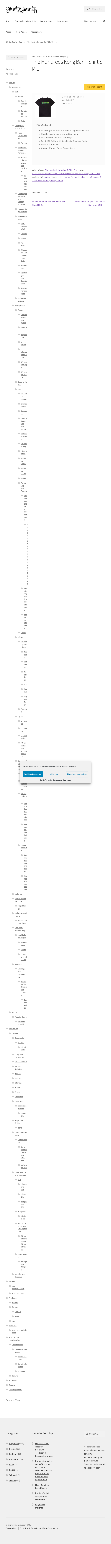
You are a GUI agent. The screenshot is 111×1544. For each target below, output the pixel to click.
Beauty (12, 82)
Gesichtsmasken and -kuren (24, 423)
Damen (15, 1033)
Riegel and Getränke (22, 921)
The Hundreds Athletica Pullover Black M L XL (48, 203)
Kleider (18, 1078)
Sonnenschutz (24, 848)
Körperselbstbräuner (25, 832)
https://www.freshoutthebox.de (73, 177)
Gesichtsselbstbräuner (25, 811)
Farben (24, 143)
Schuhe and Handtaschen (14, 1338)
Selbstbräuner (24, 796)
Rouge (23, 632)
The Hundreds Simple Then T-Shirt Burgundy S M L (89, 203)
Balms (23, 949)
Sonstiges (13, 1380)
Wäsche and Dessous (20, 1275)
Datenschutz (57, 780)
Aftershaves (24, 943)
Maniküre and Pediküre (20, 900)
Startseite (13, 42)
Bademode (19, 1038)
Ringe (17, 1092)
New (13, 1321)
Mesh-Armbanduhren (18, 1287)
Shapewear (22, 1211)
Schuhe (15, 1376)
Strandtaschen (18, 1293)
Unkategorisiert (15, 1389)
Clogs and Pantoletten (20, 1055)
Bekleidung (13, 1028)
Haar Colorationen (22, 135)
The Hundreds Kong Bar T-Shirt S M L (62, 170)
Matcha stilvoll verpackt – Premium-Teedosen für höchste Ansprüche (44, 1449)
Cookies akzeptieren (32, 774)
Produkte (13, 1298)
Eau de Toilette (18, 1067)
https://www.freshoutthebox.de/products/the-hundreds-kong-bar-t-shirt (66, 173)
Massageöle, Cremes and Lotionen (24, 988)
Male (17, 1316)
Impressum (67, 780)
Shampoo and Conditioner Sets (24, 255)
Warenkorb (36, 31)
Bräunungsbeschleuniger (24, 785)
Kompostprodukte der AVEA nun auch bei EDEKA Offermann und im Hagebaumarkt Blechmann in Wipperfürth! (44, 1470)
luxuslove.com (93, 1467)
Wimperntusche (24, 375)
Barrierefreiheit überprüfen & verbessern (42, 1496)
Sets (23, 121)
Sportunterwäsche (22, 1107)
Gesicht (21, 389)
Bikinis (21, 1042)
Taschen (12, 1385)
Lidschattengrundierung (24, 353)
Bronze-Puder (24, 405)
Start (8, 21)
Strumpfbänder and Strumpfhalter (24, 1243)
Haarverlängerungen (25, 182)
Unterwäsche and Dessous (20, 1173)
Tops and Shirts (19, 1121)
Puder (23, 478)
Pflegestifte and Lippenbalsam (24, 749)
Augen (20, 310)
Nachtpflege (25, 676)
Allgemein (14, 1443)
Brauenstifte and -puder (24, 318)
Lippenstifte (24, 737)
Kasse (8, 31)
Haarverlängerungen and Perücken (24, 164)
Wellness (18, 964)
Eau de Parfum (21, 1062)
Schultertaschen (22, 1365)
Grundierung (24, 445)
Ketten (18, 1073)
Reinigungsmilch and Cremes (25, 599)
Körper (20, 637)
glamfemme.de (91, 1460)
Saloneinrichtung (22, 299)
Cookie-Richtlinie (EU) (25, 21)
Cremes (25, 654)
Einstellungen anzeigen (77, 774)
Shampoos (24, 266)
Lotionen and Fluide (24, 957)
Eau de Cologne (24, 104)
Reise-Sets (23, 244)
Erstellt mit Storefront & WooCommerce (38, 1528)
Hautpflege (20, 305)
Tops (20, 1127)
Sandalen (19, 1096)
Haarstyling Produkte (22, 210)
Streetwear (47, 177)
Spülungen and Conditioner (24, 278)
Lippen (21, 716)
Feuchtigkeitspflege (24, 644)
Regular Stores (21, 1017)
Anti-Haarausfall (24, 226)
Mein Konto (21, 31)
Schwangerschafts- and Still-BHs (24, 1154)
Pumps (18, 1087)
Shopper (21, 1371)
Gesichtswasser (24, 436)
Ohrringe (18, 1083)
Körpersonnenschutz (25, 883)
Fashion (22, 42)
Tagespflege (25, 700)
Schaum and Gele (25, 621)
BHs (19, 1179)
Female (18, 1311)
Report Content (94, 86)
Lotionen (25, 664)
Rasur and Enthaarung (20, 929)
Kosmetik (13, 1459)
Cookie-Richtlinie (46, 780)
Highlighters (24, 452)
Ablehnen (54, 774)
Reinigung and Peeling (24, 487)
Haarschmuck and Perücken (22, 150)
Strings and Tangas (24, 1265)
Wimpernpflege (24, 365)
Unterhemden (24, 1166)
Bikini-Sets (23, 1048)
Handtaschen (17, 1344)
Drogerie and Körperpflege (27, 554)
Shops (14, 1012)
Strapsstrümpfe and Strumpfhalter (22, 1227)
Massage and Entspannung (22, 973)
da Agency (64, 56)
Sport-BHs (23, 1114)
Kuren (23, 238)
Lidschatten (24, 343)
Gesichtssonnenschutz (25, 863)
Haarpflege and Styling (20, 127)
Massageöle (25, 1003)
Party (11, 1464)
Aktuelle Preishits (21, 1022)
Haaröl (24, 233)
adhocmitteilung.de (93, 1457)
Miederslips (24, 1217)
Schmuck (13, 1325)
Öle (25, 684)
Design (12, 1448)
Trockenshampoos (24, 291)
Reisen (12, 1469)
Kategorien (16, 87)
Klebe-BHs (23, 1195)
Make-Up (18, 894)
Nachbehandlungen (22, 936)
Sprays (25, 690)
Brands (15, 1302)
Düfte (17, 92)
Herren (20, 96)
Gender (15, 1307)
